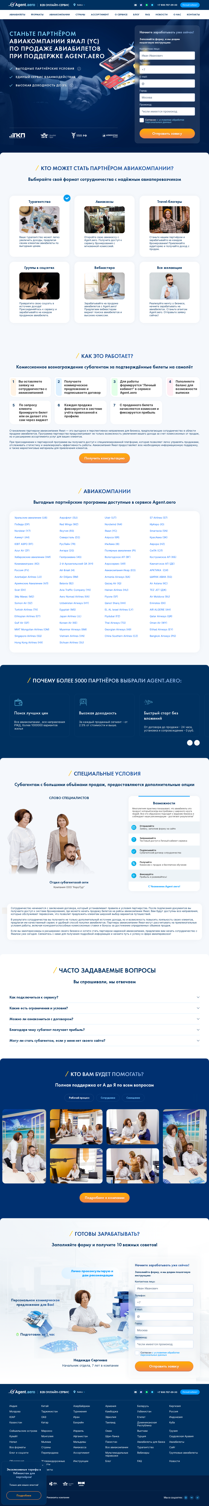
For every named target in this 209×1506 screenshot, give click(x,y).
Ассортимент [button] (100, 14)
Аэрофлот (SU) (69, 517)
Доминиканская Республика (147, 1424)
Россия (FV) (22, 570)
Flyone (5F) (111, 596)
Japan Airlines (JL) (70, 616)
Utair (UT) (110, 517)
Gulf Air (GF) (22, 622)
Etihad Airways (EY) (161, 629)
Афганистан (80, 1436)
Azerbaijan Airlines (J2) (28, 576)
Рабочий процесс (79, 1097)
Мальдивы (79, 1441)
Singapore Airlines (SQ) (28, 635)
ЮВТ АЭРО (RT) (24, 544)
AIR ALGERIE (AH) (160, 609)
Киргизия (175, 1406)
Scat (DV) (20, 589)
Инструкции (80, 1461)
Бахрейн (78, 1422)
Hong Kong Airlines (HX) (29, 642)
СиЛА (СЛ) (156, 550)
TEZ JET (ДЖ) (158, 589)
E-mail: (143, 76)
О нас (177, 14)
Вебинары (143, 1452)
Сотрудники (108, 1097)
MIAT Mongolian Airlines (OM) (32, 629)
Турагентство (145, 1447)
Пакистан (111, 1441)
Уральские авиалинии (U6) (31, 517)
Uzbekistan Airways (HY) (74, 603)
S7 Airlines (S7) (159, 517)
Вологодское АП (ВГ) (118, 557)
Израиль (78, 1430)
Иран (76, 1417)
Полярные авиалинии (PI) (120, 550)
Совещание (133, 1097)
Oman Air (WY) (158, 622)
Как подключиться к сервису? (33, 997)
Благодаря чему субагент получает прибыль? (47, 1029)
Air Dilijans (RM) (69, 576)
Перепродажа (49, 1452)
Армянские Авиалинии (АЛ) (31, 583)
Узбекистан (144, 1411)
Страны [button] (80, 14)
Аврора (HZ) (157, 544)
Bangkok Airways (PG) (163, 635)
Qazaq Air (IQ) (113, 583)
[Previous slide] (190, 743)
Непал (13, 1441)
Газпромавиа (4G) (71, 557)
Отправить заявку (167, 133)
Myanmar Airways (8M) (73, 629)
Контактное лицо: (150, 48)
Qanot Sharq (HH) (115, 603)
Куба (172, 1422)
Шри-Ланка (112, 1436)
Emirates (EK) (158, 603)
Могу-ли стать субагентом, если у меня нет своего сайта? (57, 1040)
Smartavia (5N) (159, 530)
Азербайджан (81, 1406)
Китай (45, 1406)
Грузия (173, 1430)
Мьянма (46, 1441)
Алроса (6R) (112, 537)
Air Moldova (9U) (160, 596)
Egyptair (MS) (68, 609)
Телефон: (145, 62)
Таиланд (110, 1422)
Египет (141, 1417)
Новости (162, 14)
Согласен (164, 121)
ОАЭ (43, 1417)
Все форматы (17, 1447)
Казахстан (15, 1422)
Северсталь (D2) (70, 537)
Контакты (193, 14)
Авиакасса (79, 1447)
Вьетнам (142, 1430)
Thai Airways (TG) (115, 622)
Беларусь (143, 1406)
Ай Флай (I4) (67, 570)
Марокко (46, 1430)
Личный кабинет (190, 5)
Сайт (172, 1447)
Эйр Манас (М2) (24, 596)
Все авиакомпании (116, 1447)
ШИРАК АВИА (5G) (161, 576)
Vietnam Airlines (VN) (72, 635)
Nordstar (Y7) (23, 530)
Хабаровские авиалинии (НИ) (33, 557)
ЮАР (12, 1417)
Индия (13, 1406)
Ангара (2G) (67, 550)
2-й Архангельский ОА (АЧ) (76, 563)
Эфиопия (110, 1417)
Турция (141, 1436)
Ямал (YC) (111, 530)
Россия (173, 1411)
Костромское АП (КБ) (163, 557)
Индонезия (176, 1417)
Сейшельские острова (23, 1430)
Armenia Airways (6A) (117, 576)
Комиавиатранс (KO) (27, 563)
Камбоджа (111, 1411)
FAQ (147, 14)
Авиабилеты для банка (151, 1441)
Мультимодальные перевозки (116, 1454)
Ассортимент (81, 1452)
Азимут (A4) (22, 537)
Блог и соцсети (18, 1452)
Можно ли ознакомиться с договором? (41, 1018)
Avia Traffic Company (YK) (75, 589)
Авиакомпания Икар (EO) (120, 570)
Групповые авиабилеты (183, 1452)
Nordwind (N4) (113, 524)
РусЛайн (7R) (67, 544)
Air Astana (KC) (159, 583)
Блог (136, 14)
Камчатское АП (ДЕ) (162, 563)
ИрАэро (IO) (157, 524)
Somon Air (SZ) (23, 603)
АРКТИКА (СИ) (159, 570)
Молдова (14, 1411)
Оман (108, 1430)
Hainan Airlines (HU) (116, 589)
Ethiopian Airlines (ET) (28, 616)
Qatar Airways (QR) (161, 616)
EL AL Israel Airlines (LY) (119, 609)
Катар (44, 1422)
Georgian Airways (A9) (118, 629)
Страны (46, 1447)
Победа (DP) (22, 524)
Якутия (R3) (67, 530)
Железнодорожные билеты (53, 1462)
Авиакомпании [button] (59, 14)
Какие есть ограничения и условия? (38, 1008)
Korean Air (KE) (68, 622)
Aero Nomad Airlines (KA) (75, 596)
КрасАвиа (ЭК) (159, 537)
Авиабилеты (17, 14)
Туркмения (80, 1411)
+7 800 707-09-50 (167, 4)
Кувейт (13, 1436)
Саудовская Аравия (181, 1436)
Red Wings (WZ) (69, 524)
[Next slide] (197, 743)
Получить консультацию (104, 458)
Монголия (47, 1436)
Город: (143, 90)
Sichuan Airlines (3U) (72, 642)
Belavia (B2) (67, 583)
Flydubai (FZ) (112, 616)
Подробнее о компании (104, 1197)
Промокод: (146, 104)
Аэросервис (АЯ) (115, 563)
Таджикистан (49, 1411)
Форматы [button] (37, 14)
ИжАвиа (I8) (112, 544)
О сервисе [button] (121, 14)
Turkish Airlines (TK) (26, 609)
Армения (110, 1406)
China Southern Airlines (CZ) (121, 635)
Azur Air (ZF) (22, 550)
